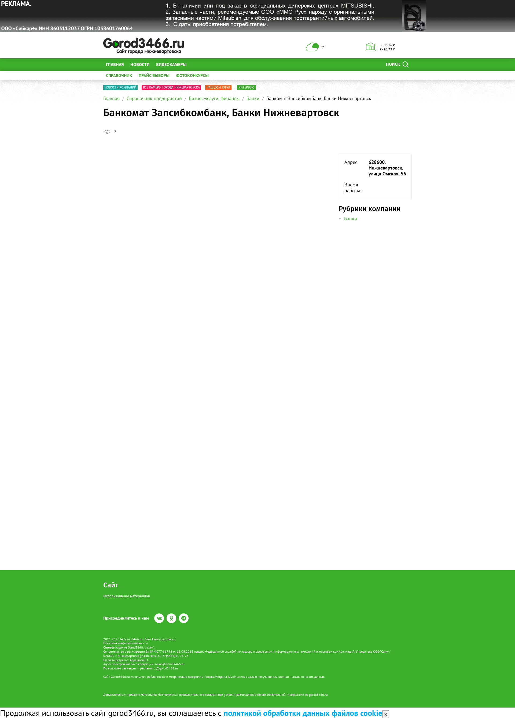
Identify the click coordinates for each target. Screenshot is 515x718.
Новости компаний (120, 87)
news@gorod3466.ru (169, 664)
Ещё (197, 64)
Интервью (246, 87)
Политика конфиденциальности (125, 643)
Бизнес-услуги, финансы (214, 98)
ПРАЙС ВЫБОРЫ (154, 75)
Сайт (110, 585)
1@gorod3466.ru (166, 668)
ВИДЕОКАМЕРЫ (171, 64)
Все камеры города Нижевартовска (171, 87)
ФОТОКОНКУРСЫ (192, 75)
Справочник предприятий (154, 98)
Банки (253, 98)
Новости (140, 64)
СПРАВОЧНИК (119, 75)
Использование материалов (126, 596)
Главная (115, 64)
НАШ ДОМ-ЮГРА (218, 87)
